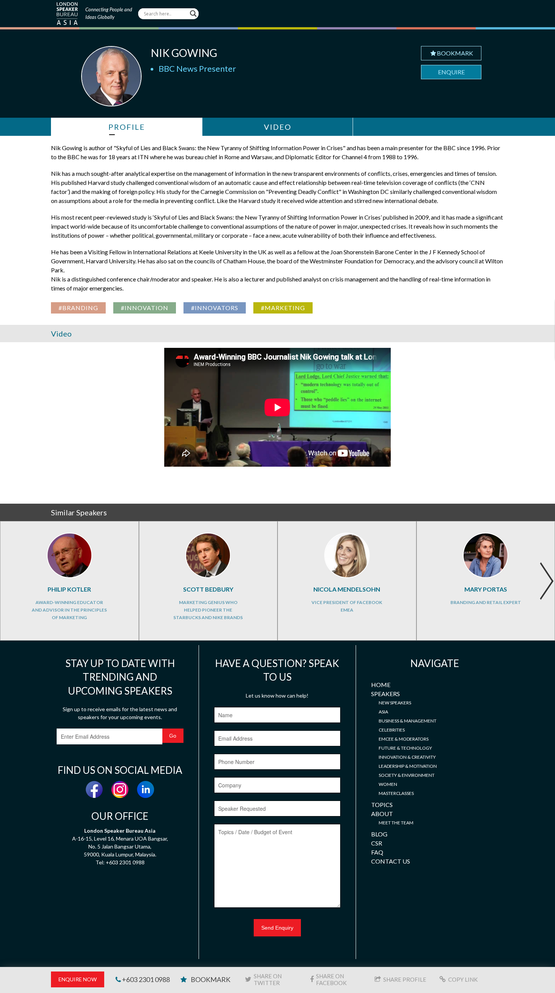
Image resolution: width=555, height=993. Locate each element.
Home (380, 684)
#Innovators (214, 307)
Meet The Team (396, 822)
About (382, 813)
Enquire (451, 71)
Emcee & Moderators (404, 739)
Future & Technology (405, 748)
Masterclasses (396, 793)
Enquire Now (78, 979)
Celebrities (392, 730)
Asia (383, 712)
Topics (382, 804)
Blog (379, 834)
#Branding (78, 307)
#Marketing (283, 307)
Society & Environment (407, 775)
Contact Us (390, 861)
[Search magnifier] (193, 13)
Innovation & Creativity (407, 757)
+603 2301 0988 (145, 979)
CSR (376, 843)
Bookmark (455, 53)
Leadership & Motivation (408, 766)
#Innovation (144, 307)
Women (388, 784)
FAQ (377, 852)
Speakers (385, 693)
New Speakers (395, 703)
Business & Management (407, 721)
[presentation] (546, 581)
